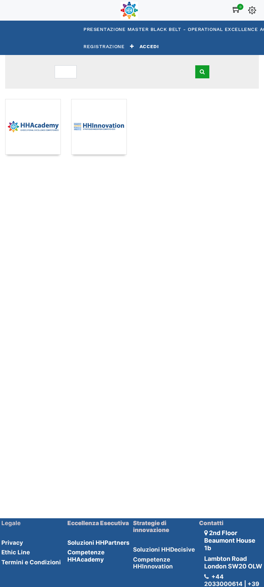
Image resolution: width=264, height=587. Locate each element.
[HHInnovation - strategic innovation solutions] (99, 126)
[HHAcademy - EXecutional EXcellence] (33, 126)
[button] (132, 46)
